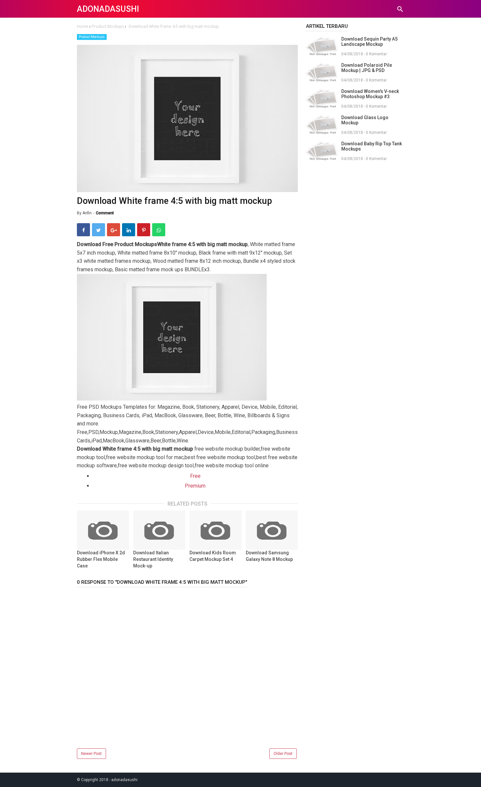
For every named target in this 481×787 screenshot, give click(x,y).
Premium (195, 486)
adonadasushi (108, 9)
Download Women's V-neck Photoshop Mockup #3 (370, 94)
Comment (105, 213)
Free (195, 476)
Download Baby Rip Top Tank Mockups (371, 146)
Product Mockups (92, 37)
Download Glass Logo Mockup (364, 120)
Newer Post (91, 753)
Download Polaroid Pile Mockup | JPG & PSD (366, 68)
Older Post (283, 753)
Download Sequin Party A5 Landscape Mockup (369, 41)
